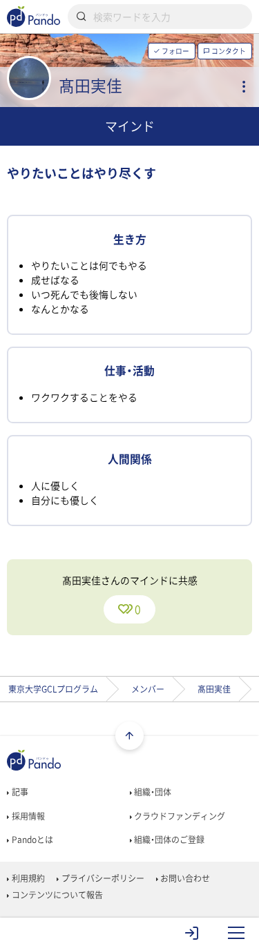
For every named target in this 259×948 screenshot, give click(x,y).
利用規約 (27, 878)
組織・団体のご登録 (168, 839)
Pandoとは (31, 839)
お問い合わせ (184, 878)
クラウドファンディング (178, 816)
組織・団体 (151, 792)
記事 (19, 792)
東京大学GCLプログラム (53, 689)
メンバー (147, 689)
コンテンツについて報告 (56, 895)
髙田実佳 (214, 689)
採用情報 (27, 816)
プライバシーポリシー (101, 878)
